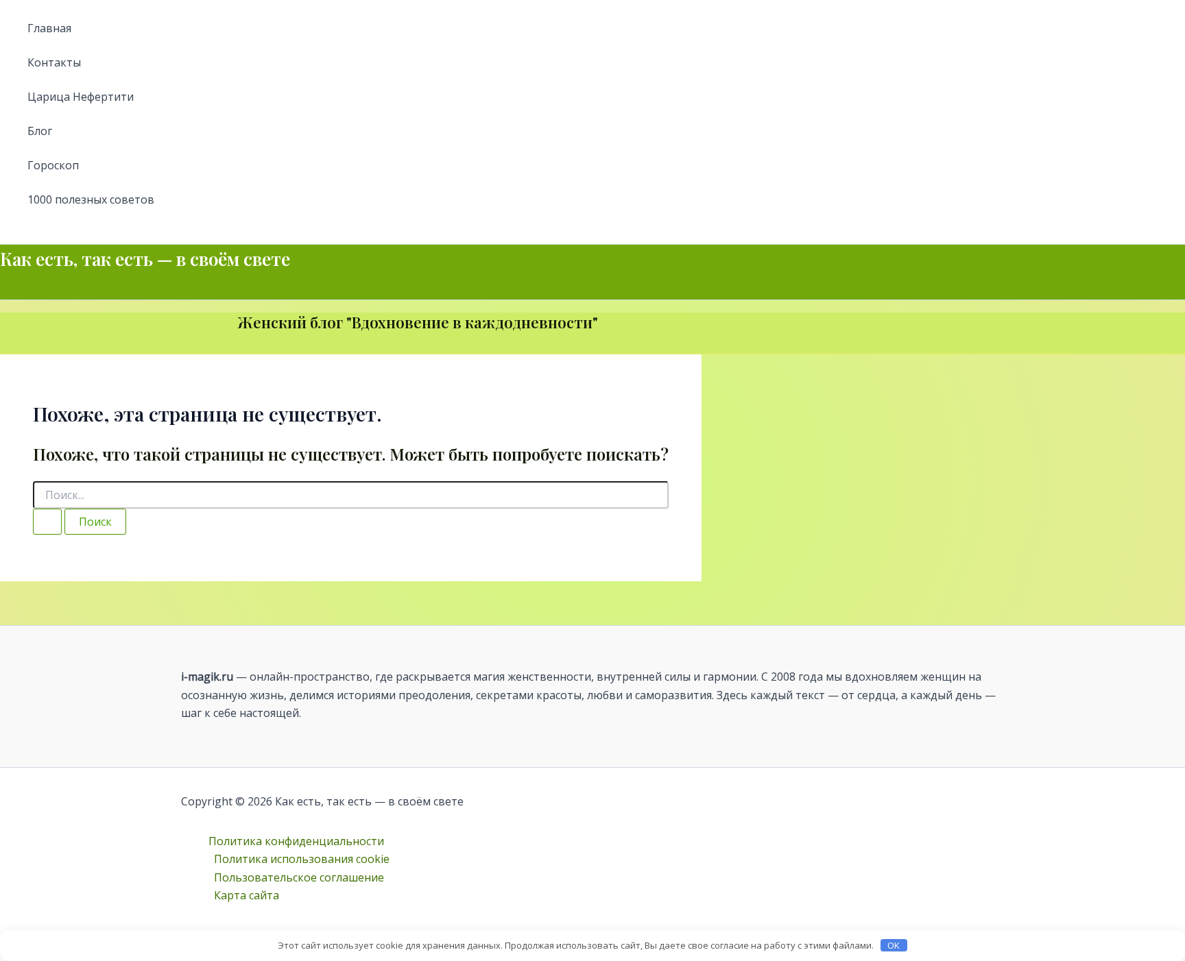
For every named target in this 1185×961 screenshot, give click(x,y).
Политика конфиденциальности (296, 841)
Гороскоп (53, 165)
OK (893, 945)
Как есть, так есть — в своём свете (145, 259)
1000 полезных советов (90, 199)
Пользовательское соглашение (299, 877)
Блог (39, 130)
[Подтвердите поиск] (47, 522)
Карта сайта (246, 895)
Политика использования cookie (302, 858)
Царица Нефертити (80, 96)
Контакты (54, 62)
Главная (49, 28)
